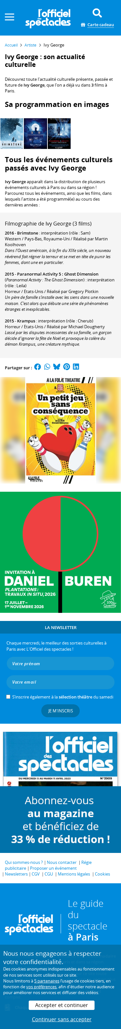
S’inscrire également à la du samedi (62, 697)
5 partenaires (46, 981)
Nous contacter (61, 862)
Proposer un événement (53, 868)
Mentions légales (74, 874)
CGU (49, 874)
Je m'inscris (60, 711)
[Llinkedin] (76, 368)
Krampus (26, 321)
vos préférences (41, 987)
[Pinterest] (66, 368)
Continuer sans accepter (62, 1019)
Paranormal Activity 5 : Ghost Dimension (57, 274)
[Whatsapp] (47, 368)
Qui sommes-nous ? (24, 862)
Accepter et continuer (61, 1005)
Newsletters (16, 874)
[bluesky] (56, 368)
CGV (36, 874)
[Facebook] (37, 368)
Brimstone (27, 233)
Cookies (102, 874)
